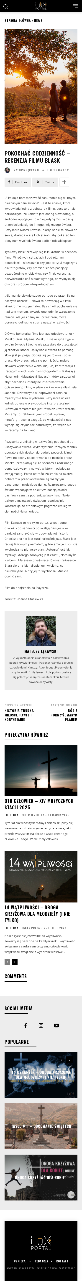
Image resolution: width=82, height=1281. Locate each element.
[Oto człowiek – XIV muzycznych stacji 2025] (41, 770)
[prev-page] (7, 962)
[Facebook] (25, 1026)
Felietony (11, 815)
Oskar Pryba (30, 928)
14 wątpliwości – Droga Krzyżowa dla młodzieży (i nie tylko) (37, 914)
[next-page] (15, 962)
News (38, 20)
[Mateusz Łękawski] (8, 170)
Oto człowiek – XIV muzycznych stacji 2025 (39, 804)
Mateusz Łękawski (26, 170)
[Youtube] (56, 1026)
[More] (64, 182)
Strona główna (18, 20)
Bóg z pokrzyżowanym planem (64, 715)
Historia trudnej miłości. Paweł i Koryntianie (20, 715)
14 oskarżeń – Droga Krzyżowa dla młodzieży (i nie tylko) (41, 1074)
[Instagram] (41, 1026)
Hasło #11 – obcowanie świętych (41, 1126)
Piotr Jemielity (32, 815)
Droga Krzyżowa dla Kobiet (41, 1177)
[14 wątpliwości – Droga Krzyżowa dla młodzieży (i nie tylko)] (41, 876)
